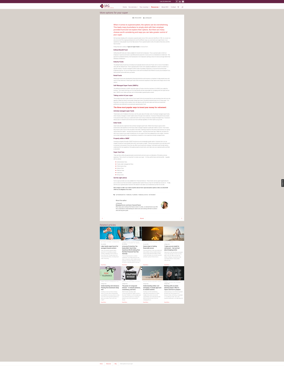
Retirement (109, 241)
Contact (173, 7)
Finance (104, 241)
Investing (107, 281)
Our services (133, 7)
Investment (150, 241)
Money (141, 281)
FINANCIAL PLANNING (132, 194)
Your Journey (144, 7)
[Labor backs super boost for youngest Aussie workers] (110, 246)
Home (125, 7)
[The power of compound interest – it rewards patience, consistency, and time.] (131, 284)
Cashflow (124, 281)
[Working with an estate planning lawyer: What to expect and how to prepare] (173, 284)
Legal (174, 282)
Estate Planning (166, 282)
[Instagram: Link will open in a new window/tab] (183, 1)
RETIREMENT (152, 194)
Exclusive (145, 241)
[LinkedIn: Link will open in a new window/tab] (180, 1)
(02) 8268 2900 (166, 1)
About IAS (164, 7)
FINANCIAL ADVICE (143, 194)
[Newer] (182, 218)
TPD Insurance (130, 242)
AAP (102, 241)
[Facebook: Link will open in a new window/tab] (177, 1)
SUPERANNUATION (120, 194)
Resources (154, 7)
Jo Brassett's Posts (126, 241)
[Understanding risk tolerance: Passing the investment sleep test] (110, 284)
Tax (134, 242)
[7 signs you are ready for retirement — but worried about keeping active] (173, 246)
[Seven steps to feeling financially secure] (152, 246)
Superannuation (115, 241)
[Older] (102, 218)
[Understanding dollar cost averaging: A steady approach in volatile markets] (152, 284)
